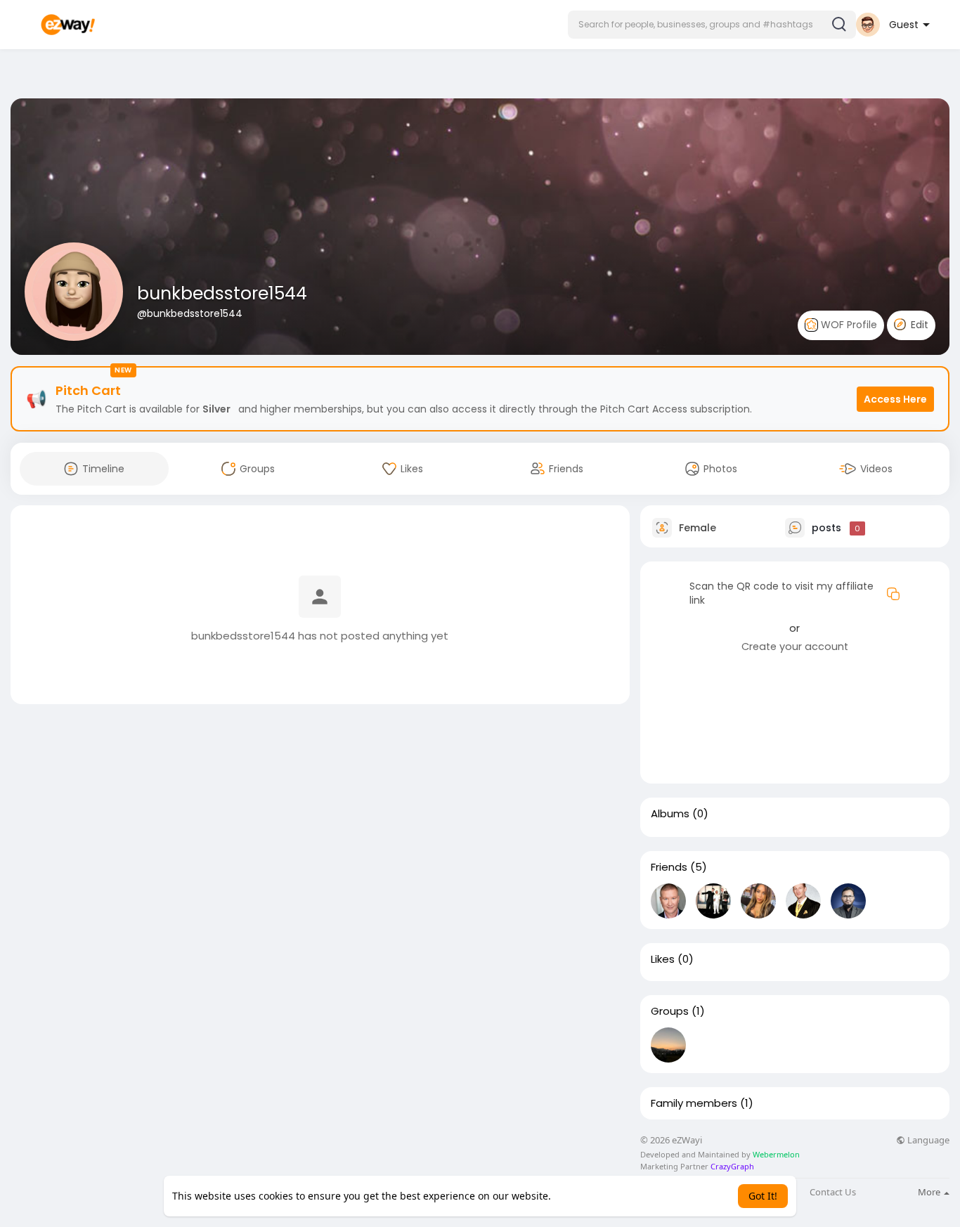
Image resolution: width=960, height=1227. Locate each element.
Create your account (794, 647)
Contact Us (833, 1192)
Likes (663, 959)
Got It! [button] (762, 1195)
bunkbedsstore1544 (222, 293)
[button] (712, 25)
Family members (694, 1103)
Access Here (895, 399)
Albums (670, 813)
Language (927, 1140)
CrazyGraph (731, 1166)
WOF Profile (847, 325)
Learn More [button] (581, 1195)
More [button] (930, 1192)
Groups (670, 1011)
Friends (669, 867)
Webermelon (776, 1154)
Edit (918, 325)
